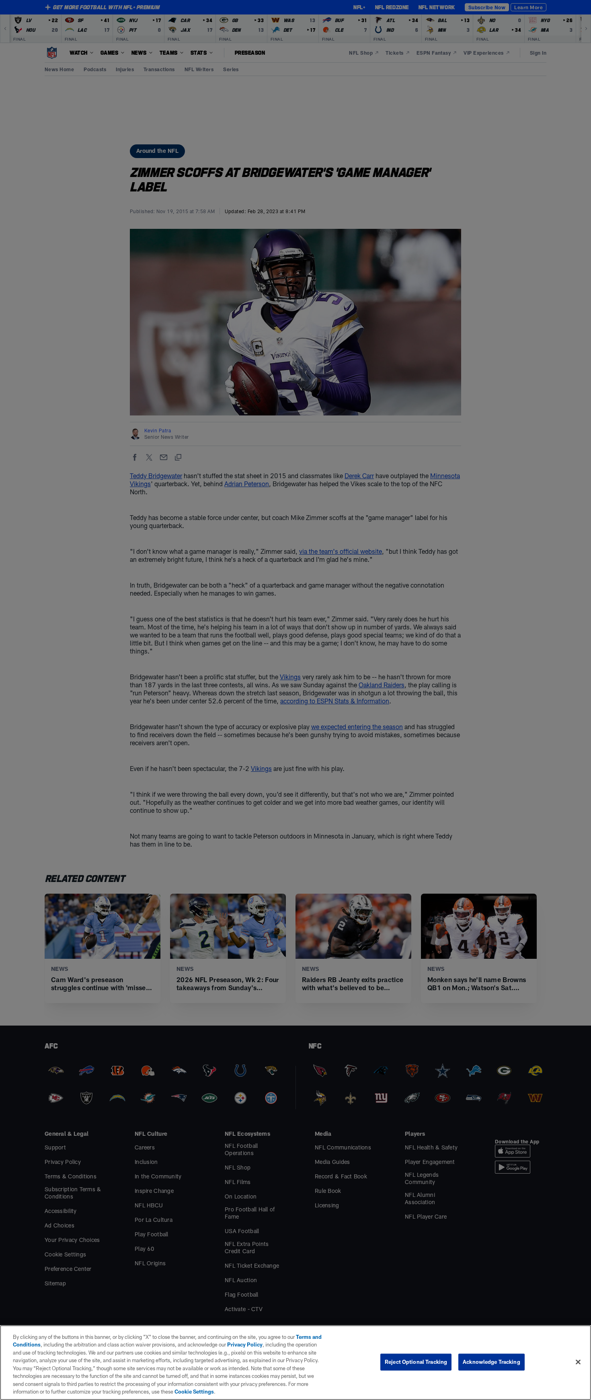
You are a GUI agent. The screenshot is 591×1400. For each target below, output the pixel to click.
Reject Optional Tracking (416, 1362)
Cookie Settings (194, 1391)
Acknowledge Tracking (491, 1362)
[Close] (578, 1362)
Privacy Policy (245, 1344)
